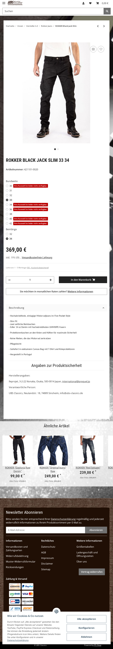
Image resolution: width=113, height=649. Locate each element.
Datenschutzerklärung (63, 519)
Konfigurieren (86, 627)
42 (28, 223)
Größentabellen (85, 546)
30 (28, 185)
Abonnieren (96, 530)
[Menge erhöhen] (50, 280)
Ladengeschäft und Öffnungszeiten (87, 554)
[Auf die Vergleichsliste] (93, 49)
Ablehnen (86, 636)
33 (10, 200)
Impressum (47, 558)
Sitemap (45, 569)
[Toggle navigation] (3, 2)
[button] (83, 3)
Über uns (82, 561)
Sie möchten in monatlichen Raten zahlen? (56, 291)
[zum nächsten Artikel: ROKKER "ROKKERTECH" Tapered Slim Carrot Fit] (104, 26)
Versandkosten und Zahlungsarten (17, 548)
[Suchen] (107, 11)
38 (10, 214)
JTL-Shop (97, 645)
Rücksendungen (15, 567)
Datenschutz (48, 546)
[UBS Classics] (15, 3)
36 (28, 209)
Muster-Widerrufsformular (20, 561)
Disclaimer (47, 563)
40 (28, 218)
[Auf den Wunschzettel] (101, 49)
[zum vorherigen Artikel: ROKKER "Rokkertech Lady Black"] (98, 26)
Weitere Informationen (80, 291)
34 (28, 204)
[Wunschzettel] (90, 3)
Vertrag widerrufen (92, 571)
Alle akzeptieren (86, 618)
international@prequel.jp (76, 381)
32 (10, 195)
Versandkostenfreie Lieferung (37, 257)
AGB (43, 552)
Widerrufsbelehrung (17, 556)
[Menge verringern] (9, 280)
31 (10, 190)
